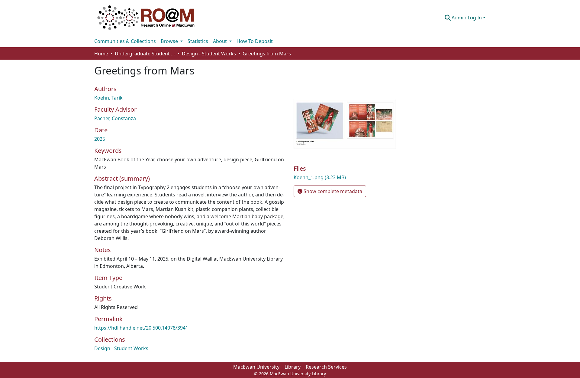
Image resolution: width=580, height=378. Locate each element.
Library (293, 366)
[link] (356, 177)
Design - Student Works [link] (209, 53)
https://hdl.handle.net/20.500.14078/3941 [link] (141, 327)
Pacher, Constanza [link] (115, 118)
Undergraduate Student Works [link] (145, 53)
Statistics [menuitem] (198, 41)
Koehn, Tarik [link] (108, 97)
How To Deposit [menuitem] (255, 41)
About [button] (220, 41)
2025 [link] (99, 139)
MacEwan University (256, 366)
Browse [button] (170, 41)
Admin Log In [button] (467, 17)
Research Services (326, 366)
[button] (146, 17)
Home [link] (101, 53)
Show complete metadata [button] (332, 191)
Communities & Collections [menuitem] (125, 41)
